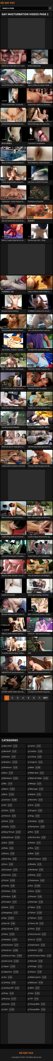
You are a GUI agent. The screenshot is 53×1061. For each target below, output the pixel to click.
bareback (10, 778)
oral (34, 805)
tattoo (36, 913)
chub (8, 821)
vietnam (36, 961)
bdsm (8, 789)
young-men (37, 1009)
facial (9, 880)
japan (9, 966)
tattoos (36, 918)
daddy (9, 827)
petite (35, 843)
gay (8, 918)
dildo (8, 848)
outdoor (36, 821)
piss (34, 848)
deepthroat (11, 837)
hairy (8, 934)
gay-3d (9, 923)
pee (34, 832)
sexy (35, 891)
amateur (10, 762)
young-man (37, 1004)
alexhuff (9, 751)
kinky (8, 993)
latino (35, 746)
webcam (36, 983)
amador (9, 757)
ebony (8, 853)
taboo (35, 907)
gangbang (10, 913)
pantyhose (37, 827)
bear (8, 794)
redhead (36, 870)
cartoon (9, 800)
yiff (34, 999)
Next (45, 698)
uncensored (38, 934)
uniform (36, 950)
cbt (7, 805)
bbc (7, 784)
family (8, 886)
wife (34, 988)
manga (35, 784)
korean (9, 1004)
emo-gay (9, 859)
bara (8, 773)
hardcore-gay (12, 956)
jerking (9, 983)
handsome (10, 945)
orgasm (36, 810)
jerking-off (11, 988)
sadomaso (37, 880)
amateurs (10, 767)
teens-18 (36, 923)
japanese (10, 972)
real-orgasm (38, 859)
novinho (36, 800)
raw (34, 853)
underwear (37, 945)
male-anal (37, 773)
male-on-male (39, 778)
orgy (34, 816)
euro (8, 864)
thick (35, 929)
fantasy (9, 891)
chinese (9, 816)
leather (36, 751)
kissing (9, 999)
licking (35, 757)
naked (35, 794)
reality (35, 864)
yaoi (34, 993)
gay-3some (10, 929)
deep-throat (11, 832)
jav (7, 977)
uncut (35, 940)
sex (35, 886)
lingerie (36, 762)
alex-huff (10, 746)
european (10, 870)
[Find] (50, 8)
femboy (9, 896)
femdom (9, 902)
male (35, 767)
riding (35, 875)
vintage (36, 966)
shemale (36, 902)
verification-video (40, 956)
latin (8, 1009)
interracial (10, 961)
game (8, 907)
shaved (35, 896)
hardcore (10, 950)
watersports (38, 977)
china (8, 810)
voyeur (35, 972)
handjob (10, 940)
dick (8, 843)
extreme (9, 875)
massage (36, 789)
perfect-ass (37, 837)
